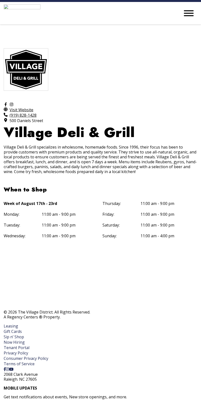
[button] (25, 409)
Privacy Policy (16, 353)
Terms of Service (19, 363)
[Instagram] (11, 104)
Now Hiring (14, 342)
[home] (88, 13)
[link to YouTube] (11, 369)
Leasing (11, 326)
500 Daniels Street (26, 120)
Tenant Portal (16, 347)
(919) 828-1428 (23, 115)
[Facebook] (6, 104)
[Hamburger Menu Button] (188, 13)
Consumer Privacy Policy (26, 358)
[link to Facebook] (5, 369)
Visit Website (21, 110)
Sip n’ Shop (14, 337)
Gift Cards (13, 331)
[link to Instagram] (7, 369)
